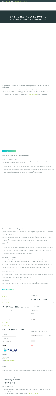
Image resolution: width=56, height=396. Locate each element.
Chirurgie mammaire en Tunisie (11, 377)
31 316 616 (7, 1)
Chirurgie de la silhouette (9, 380)
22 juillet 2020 (5, 316)
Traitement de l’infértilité (9, 383)
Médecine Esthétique (28, 13)
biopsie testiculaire (32, 94)
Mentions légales (34, 393)
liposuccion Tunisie (5, 322)
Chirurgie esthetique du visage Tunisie (12, 379)
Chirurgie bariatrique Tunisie (10, 382)
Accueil (12, 19)
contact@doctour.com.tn (21, 1)
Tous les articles (18, 19)
